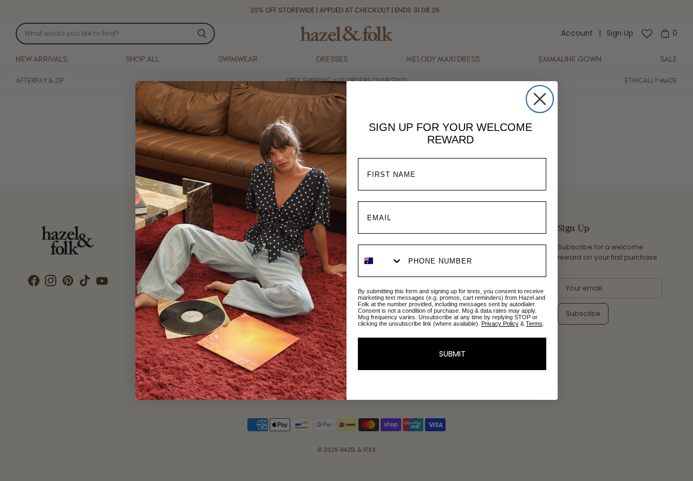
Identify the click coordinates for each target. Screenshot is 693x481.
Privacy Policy (500, 323)
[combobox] (380, 260)
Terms (534, 323)
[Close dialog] (539, 99)
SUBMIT (452, 353)
